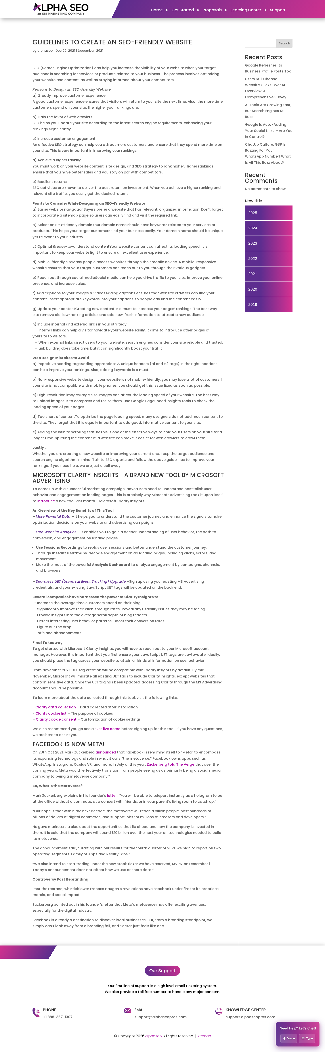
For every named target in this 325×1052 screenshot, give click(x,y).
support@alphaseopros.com (160, 1017)
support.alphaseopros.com (250, 1017)
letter (112, 795)
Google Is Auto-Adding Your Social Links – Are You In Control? (268, 130)
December (86, 50)
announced (106, 752)
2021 (99, 50)
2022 (252, 258)
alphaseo (45, 50)
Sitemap (204, 1036)
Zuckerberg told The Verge (170, 764)
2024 (252, 228)
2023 (252, 243)
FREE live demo (107, 728)
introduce (46, 501)
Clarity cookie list (51, 713)
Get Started (183, 10)
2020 (252, 289)
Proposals (212, 10)
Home (157, 10)
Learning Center (246, 10)
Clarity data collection (55, 707)
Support (277, 10)
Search (284, 43)
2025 (252, 213)
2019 (252, 304)
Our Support (162, 971)
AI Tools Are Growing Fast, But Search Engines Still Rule (268, 110)
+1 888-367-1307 (58, 1017)
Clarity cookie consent (56, 719)
